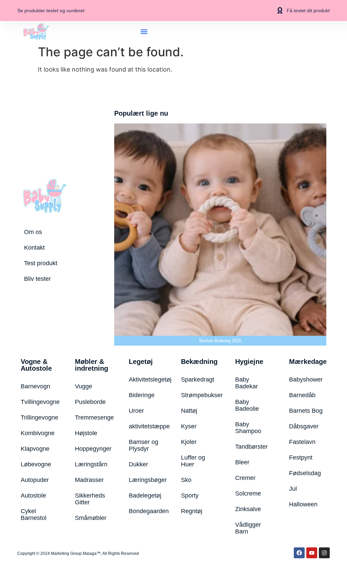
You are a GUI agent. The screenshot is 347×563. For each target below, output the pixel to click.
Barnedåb (302, 395)
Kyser (189, 426)
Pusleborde (90, 402)
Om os (33, 232)
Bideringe (142, 395)
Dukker (138, 464)
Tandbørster (251, 446)
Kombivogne (38, 433)
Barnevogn (35, 386)
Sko (186, 480)
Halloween (303, 504)
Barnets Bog (306, 410)
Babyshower (306, 379)
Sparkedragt (197, 379)
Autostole (33, 495)
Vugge (83, 386)
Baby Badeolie (247, 405)
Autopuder (35, 480)
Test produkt (40, 263)
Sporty (190, 495)
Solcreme (248, 493)
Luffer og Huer (193, 461)
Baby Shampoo (248, 427)
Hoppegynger (93, 448)
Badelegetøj (145, 495)
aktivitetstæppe (146, 426)
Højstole (86, 433)
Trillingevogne (39, 417)
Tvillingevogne (39, 402)
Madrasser (89, 480)
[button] (144, 31)
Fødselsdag (305, 473)
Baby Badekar (246, 383)
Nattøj (189, 410)
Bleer (242, 462)
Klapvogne (35, 448)
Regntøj (191, 511)
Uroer (136, 410)
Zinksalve (248, 509)
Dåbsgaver (304, 426)
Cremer (245, 477)
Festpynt (300, 457)
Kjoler (189, 442)
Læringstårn (91, 464)
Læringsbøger (146, 480)
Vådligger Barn (248, 528)
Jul (293, 488)
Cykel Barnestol (33, 514)
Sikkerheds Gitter (90, 499)
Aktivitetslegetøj (146, 379)
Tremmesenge (93, 417)
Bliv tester (37, 278)
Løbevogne (36, 464)
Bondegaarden (146, 511)
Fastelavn (302, 442)
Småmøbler (90, 518)
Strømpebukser (199, 395)
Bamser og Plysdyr (143, 445)
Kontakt (34, 247)
